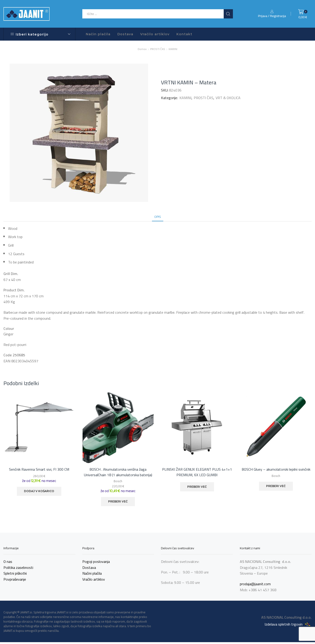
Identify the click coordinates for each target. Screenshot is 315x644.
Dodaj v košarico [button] (39, 491)
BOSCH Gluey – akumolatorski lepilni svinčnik (276, 469)
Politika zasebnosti (18, 567)
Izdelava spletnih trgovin (283, 623)
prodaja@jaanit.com (255, 583)
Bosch (118, 481)
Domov (142, 49)
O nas (7, 561)
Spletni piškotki (15, 573)
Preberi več (118, 501)
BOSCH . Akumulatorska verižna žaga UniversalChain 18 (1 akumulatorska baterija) (118, 472)
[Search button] (228, 13)
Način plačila (98, 34)
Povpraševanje (14, 579)
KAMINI (173, 49)
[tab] (157, 216)
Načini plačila (92, 573)
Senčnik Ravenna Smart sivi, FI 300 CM (39, 469)
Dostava (125, 34)
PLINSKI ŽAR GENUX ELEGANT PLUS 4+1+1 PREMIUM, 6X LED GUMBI (197, 472)
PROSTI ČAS (157, 49)
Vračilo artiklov (154, 34)
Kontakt (184, 34)
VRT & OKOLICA (228, 97)
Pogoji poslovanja (96, 561)
